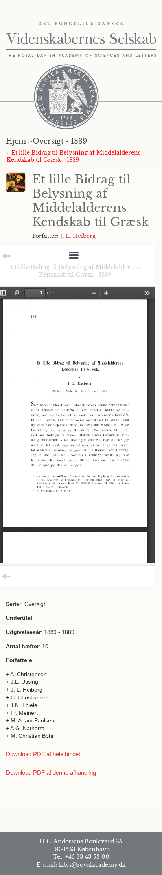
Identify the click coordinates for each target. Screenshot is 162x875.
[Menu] (74, 256)
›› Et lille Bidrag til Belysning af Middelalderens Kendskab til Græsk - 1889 (73, 156)
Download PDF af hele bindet (43, 754)
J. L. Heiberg (78, 235)
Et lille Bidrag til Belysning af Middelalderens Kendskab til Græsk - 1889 (75, 271)
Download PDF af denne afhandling (51, 772)
